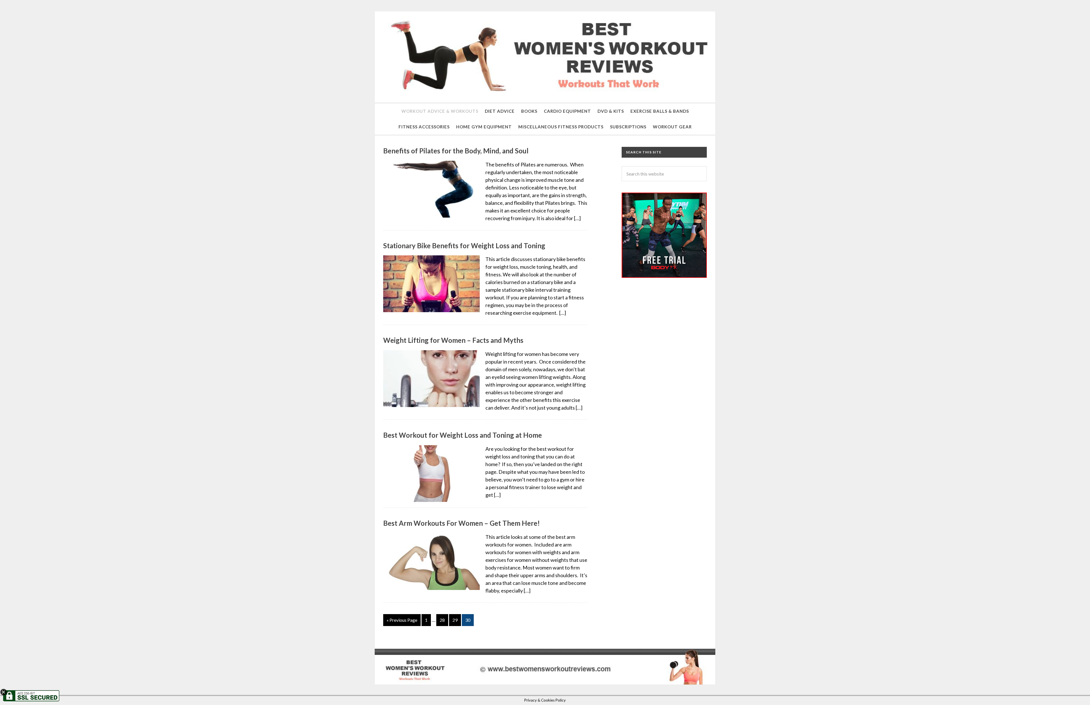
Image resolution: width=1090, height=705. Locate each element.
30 (467, 620)
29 (455, 620)
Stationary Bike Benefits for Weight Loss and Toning (464, 245)
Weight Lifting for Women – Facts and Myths (453, 340)
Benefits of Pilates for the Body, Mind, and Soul (456, 151)
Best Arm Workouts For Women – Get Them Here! (461, 523)
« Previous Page (402, 620)
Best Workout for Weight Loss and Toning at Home (462, 435)
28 (442, 620)
